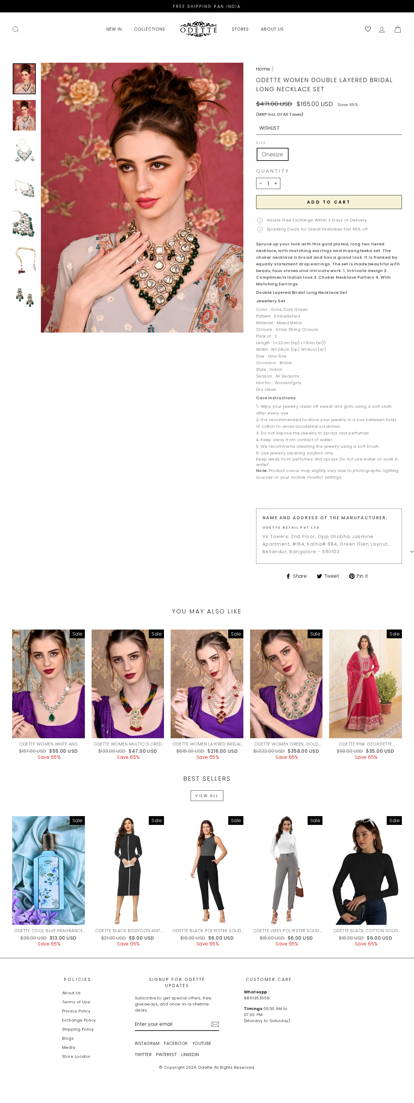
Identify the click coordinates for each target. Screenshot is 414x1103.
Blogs (68, 1038)
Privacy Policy (76, 1011)
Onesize (272, 154)
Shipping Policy (78, 1029)
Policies (78, 979)
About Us (71, 993)
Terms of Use (76, 1002)
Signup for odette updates (177, 982)
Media (68, 1047)
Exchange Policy (79, 1020)
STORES (240, 29)
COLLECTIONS (149, 29)
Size (261, 143)
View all (207, 795)
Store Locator (76, 1056)
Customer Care (269, 979)
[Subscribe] (215, 1024)
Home (263, 69)
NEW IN (114, 29)
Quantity (273, 171)
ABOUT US (272, 29)
